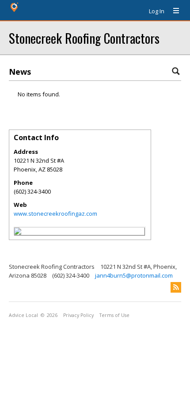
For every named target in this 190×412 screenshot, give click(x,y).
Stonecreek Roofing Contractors (84, 37)
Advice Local (23, 315)
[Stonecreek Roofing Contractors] (17, 233)
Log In (156, 11)
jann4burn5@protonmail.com (134, 275)
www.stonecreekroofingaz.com (55, 213)
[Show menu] (172, 11)
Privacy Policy (78, 315)
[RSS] (176, 287)
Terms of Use (114, 315)
